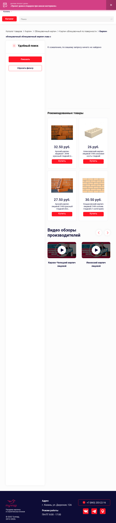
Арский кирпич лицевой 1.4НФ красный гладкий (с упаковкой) (62, 153)
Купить (62, 161)
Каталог (9, 19)
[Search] (111, 19)
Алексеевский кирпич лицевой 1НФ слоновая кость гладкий (93, 153)
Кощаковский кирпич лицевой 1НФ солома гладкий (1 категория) (93, 206)
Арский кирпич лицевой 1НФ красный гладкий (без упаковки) (62, 206)
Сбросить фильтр (25, 68)
